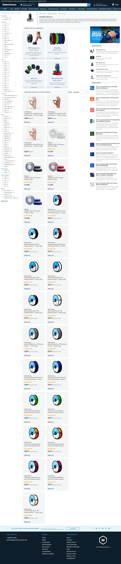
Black (7, 61)
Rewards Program (73, 547)
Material (3, 22)
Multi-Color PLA (9, 91)
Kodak (6, 129)
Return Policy (71, 551)
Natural (7, 89)
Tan (6, 82)
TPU (6, 55)
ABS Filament (72, 9)
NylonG (7, 142)
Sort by (70, 92)
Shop (44, 537)
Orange (7, 69)
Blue (6, 74)
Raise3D (7, 153)
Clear (6, 83)
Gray (6, 63)
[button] (28, 5)
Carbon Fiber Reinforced (11, 95)
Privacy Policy (71, 554)
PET (6, 27)
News (44, 540)
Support (45, 549)
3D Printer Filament (34, 9)
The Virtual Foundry (9, 161)
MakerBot (7, 136)
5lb (6, 184)
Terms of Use (71, 556)
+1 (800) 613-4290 (41, 1)
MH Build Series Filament (105, 9)
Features (4, 93)
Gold (6, 85)
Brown (6, 80)
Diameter (4, 16)
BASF (6, 120)
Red (6, 67)
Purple (6, 76)
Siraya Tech (8, 155)
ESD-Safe (7, 99)
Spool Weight (5, 175)
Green (7, 72)
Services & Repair (48, 554)
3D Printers (24, 9)
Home (40, 13)
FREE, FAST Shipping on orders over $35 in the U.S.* (14, 1)
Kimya (6, 131)
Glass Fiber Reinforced (10, 97)
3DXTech (7, 116)
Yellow (7, 70)
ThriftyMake (8, 162)
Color (2, 59)
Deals (3, 188)
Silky (6, 110)
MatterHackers (9, 133)
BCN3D (6, 122)
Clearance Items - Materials (11, 198)
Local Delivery (72, 544)
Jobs (68, 549)
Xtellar (6, 159)
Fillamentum (8, 127)
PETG (7, 29)
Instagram (99, 528)
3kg (6, 182)
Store (45, 13)
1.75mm (7, 17)
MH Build (7, 135)
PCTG (6, 31)
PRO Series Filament (92, 9)
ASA (6, 35)
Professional (46, 544)
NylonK (6, 144)
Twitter (96, 528)
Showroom (46, 542)
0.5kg (7, 177)
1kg (6, 180)
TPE (6, 57)
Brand (3, 114)
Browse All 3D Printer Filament (11, 13)
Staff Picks (17, 9)
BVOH (6, 46)
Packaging (4, 169)
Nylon (6, 37)
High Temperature (9, 106)
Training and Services (53, 9)
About (69, 537)
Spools (7, 172)
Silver (6, 87)
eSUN (6, 125)
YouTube (109, 528)
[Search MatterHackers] (89, 4)
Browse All (4, 201)
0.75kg (7, 178)
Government (46, 551)
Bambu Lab (43, 9)
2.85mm (7, 19)
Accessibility (71, 558)
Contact (69, 540)
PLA (7, 24)
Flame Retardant (9, 101)
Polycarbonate (8, 49)
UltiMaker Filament (9, 164)
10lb (6, 186)
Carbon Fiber (8, 40)
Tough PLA (8, 33)
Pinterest (105, 528)
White (7, 65)
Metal (6, 38)
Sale (11, 9)
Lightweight (8, 108)
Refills (7, 170)
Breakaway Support (9, 44)
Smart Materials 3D (9, 157)
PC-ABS (7, 51)
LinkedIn (102, 528)
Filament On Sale (9, 196)
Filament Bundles (9, 192)
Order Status (71, 542)
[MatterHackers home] (9, 5)
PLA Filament (63, 9)
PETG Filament (81, 9)
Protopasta (8, 149)
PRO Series (8, 148)
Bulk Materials (9, 190)
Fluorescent (8, 102)
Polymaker (8, 151)
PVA (6, 42)
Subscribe (73, 528)
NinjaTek (7, 140)
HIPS (6, 48)
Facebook (93, 528)
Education (45, 547)
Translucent (8, 112)
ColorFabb (7, 124)
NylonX (6, 146)
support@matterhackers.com (17, 540)
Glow (6, 104)
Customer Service (32, 1)
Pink (6, 78)
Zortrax (7, 166)
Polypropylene (8, 53)
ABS (6, 25)
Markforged (7, 138)
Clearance (7, 194)
